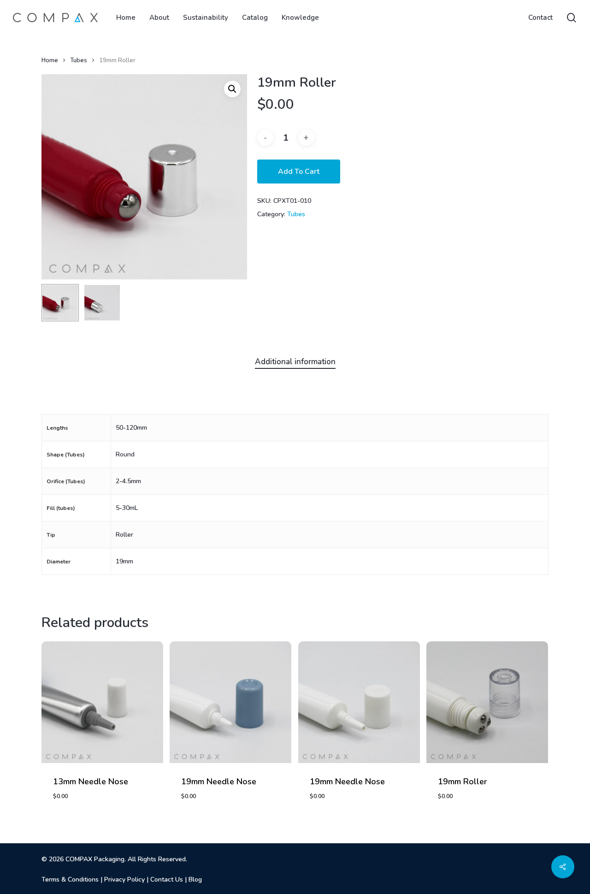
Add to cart (298, 171)
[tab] (295, 362)
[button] (232, 89)
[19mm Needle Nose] (230, 702)
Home (49, 60)
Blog (195, 879)
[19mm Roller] (487, 702)
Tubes (78, 60)
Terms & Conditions (70, 879)
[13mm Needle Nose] (102, 702)
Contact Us (166, 879)
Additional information (295, 361)
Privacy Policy (124, 879)
